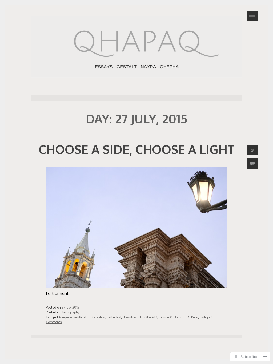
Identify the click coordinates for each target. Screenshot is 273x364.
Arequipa (66, 317)
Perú (194, 317)
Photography (70, 312)
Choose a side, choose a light (137, 149)
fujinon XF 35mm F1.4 (174, 317)
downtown (131, 317)
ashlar (101, 317)
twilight (205, 317)
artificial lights (84, 317)
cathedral (114, 317)
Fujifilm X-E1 (148, 317)
